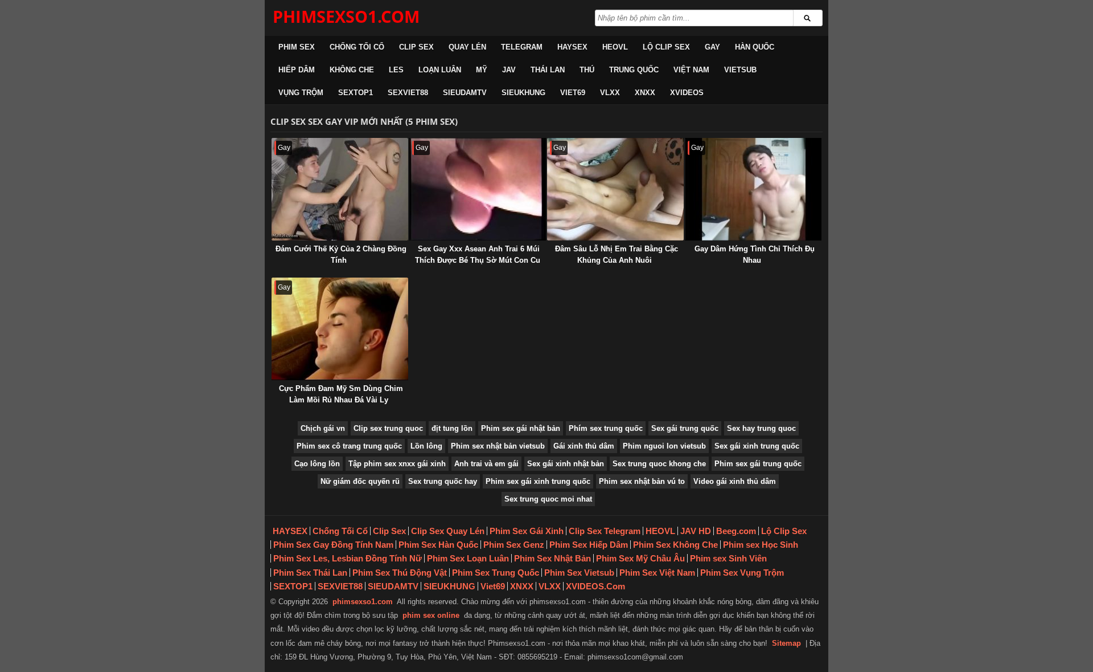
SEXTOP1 (355, 92)
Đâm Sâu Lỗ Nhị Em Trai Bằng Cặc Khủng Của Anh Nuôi (616, 254)
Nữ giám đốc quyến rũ (360, 481)
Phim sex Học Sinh (760, 544)
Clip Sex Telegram (604, 531)
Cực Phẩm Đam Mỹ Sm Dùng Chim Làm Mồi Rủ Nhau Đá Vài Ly (341, 394)
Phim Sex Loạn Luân (468, 558)
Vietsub (740, 70)
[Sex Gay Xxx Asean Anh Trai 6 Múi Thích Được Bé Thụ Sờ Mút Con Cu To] (477, 189)
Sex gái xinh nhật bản (565, 463)
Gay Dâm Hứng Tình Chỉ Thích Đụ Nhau (755, 254)
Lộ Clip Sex (666, 47)
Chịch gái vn (323, 428)
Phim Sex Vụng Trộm (742, 572)
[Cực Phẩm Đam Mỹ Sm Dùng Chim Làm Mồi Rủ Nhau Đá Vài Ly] (340, 329)
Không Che (352, 70)
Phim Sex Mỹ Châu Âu (640, 558)
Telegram (522, 47)
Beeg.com (736, 531)
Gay (712, 47)
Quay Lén (467, 47)
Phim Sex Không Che (675, 544)
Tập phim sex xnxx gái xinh (397, 463)
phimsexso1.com (362, 601)
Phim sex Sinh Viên (728, 558)
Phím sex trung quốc (606, 428)
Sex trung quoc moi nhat (548, 499)
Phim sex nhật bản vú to (642, 481)
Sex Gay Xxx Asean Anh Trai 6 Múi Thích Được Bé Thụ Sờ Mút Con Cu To (477, 260)
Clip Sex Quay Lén (447, 531)
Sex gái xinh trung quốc (756, 446)
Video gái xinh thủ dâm (734, 481)
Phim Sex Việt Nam (657, 572)
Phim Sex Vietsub (579, 572)
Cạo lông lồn (317, 463)
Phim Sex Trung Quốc (495, 572)
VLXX (610, 92)
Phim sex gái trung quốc (758, 463)
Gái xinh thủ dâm (583, 446)
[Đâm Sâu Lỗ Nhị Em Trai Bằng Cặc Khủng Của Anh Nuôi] (615, 189)
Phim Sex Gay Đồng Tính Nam (333, 544)
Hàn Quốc (754, 47)
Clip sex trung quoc (388, 428)
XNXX (645, 92)
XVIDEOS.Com (595, 586)
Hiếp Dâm (296, 70)
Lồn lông (426, 446)
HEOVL (615, 47)
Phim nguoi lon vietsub (664, 446)
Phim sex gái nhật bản (520, 428)
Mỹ (481, 70)
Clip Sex (416, 47)
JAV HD (695, 531)
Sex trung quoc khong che (659, 463)
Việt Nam (691, 70)
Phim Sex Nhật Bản (552, 558)
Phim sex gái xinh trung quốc (538, 481)
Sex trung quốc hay (442, 481)
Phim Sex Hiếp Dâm (588, 544)
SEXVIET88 (408, 92)
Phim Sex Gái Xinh (527, 531)
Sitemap (786, 643)
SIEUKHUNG (523, 92)
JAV (509, 70)
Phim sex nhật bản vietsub (498, 446)
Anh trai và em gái (486, 463)
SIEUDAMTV (465, 92)
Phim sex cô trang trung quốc (349, 446)
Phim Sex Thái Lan (310, 572)
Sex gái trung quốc (684, 428)
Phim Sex (296, 47)
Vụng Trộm (300, 92)
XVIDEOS (687, 92)
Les (396, 70)
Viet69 (572, 92)
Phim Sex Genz (513, 544)
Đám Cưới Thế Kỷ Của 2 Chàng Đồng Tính (341, 254)
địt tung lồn (452, 428)
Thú (587, 70)
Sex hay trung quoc (761, 428)
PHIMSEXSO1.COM (346, 16)
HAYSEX (572, 47)
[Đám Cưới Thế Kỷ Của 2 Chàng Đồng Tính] (340, 189)
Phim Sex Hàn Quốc (438, 544)
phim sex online (430, 615)
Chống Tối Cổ (357, 47)
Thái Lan (548, 70)
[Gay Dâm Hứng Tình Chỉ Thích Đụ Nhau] (753, 189)
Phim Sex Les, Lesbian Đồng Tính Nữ (347, 558)
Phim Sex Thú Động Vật (399, 572)
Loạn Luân (439, 70)
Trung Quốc (634, 70)
